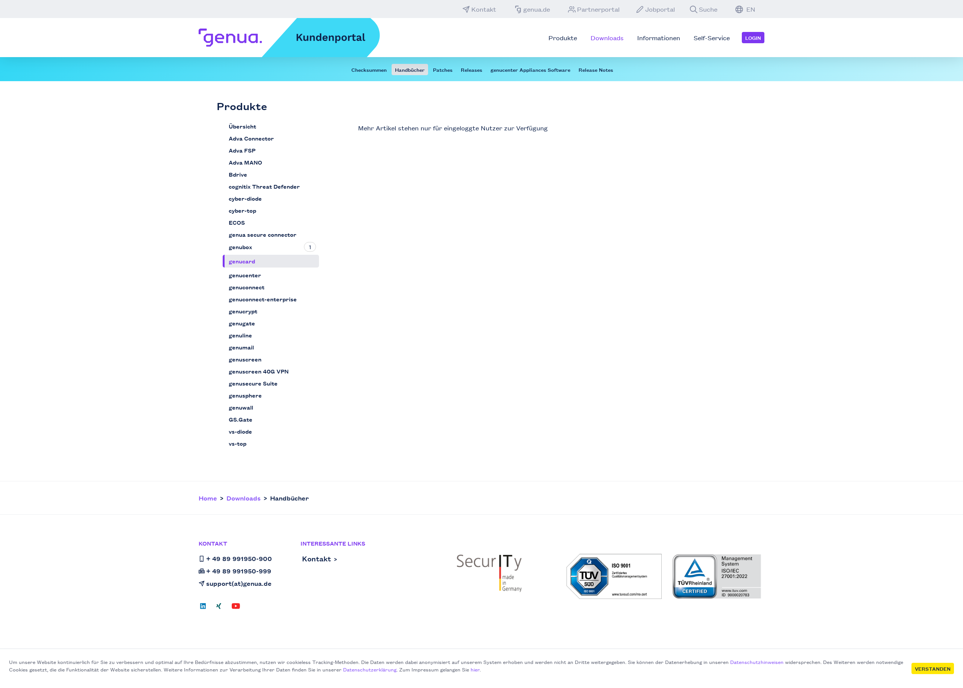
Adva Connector (251, 138)
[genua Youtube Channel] (236, 608)
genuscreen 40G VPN (259, 371)
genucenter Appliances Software (530, 69)
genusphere (245, 395)
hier (475, 669)
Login (753, 37)
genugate (242, 323)
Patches (443, 69)
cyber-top (242, 210)
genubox (240, 247)
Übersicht (242, 126)
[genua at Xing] (219, 608)
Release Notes (596, 69)
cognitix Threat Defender (264, 186)
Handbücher (410, 69)
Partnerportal (598, 9)
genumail (241, 347)
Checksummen (369, 69)
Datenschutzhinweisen (757, 661)
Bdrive (238, 174)
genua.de (536, 9)
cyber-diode (245, 198)
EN (749, 9)
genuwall (241, 407)
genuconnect (246, 287)
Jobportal (660, 9)
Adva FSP (242, 150)
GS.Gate (240, 419)
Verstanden (933, 668)
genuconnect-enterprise (263, 299)
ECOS (237, 222)
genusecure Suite (253, 383)
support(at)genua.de (239, 583)
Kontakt (483, 9)
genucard (242, 261)
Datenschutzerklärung (369, 669)
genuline (240, 335)
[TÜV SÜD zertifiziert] (614, 576)
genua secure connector (262, 234)
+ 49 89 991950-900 (239, 558)
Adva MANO (245, 162)
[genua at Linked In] (205, 608)
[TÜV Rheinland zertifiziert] (716, 576)
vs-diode (240, 431)
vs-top (237, 443)
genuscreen (245, 359)
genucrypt (243, 311)
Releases (471, 69)
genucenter (245, 275)
